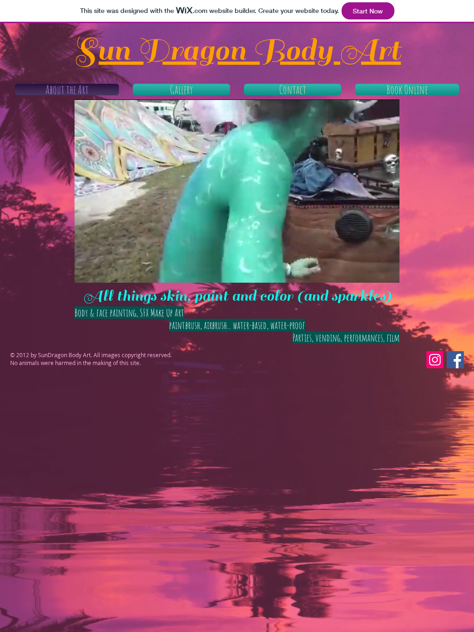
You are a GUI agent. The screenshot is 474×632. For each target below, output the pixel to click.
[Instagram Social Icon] (434, 359)
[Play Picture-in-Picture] (371, 270)
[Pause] (87, 270)
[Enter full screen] (387, 270)
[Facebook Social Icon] (455, 359)
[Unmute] (102, 270)
